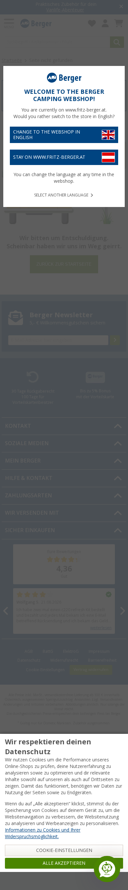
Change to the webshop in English (46, 134)
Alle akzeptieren (64, 863)
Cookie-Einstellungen (64, 850)
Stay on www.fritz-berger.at (49, 157)
